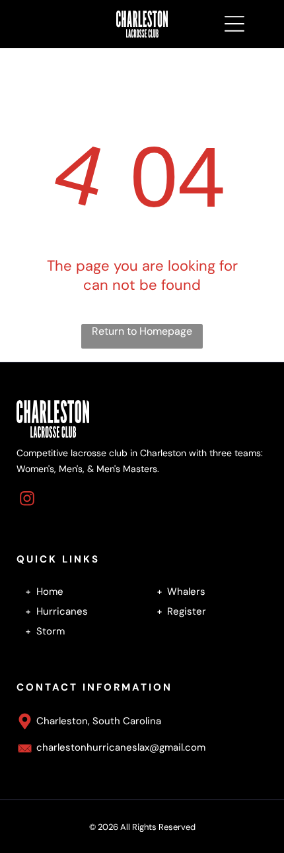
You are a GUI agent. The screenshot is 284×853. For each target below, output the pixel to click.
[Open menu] (234, 24)
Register (186, 611)
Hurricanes (62, 611)
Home (49, 591)
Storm (50, 631)
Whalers (186, 591)
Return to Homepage (142, 331)
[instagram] (27, 500)
